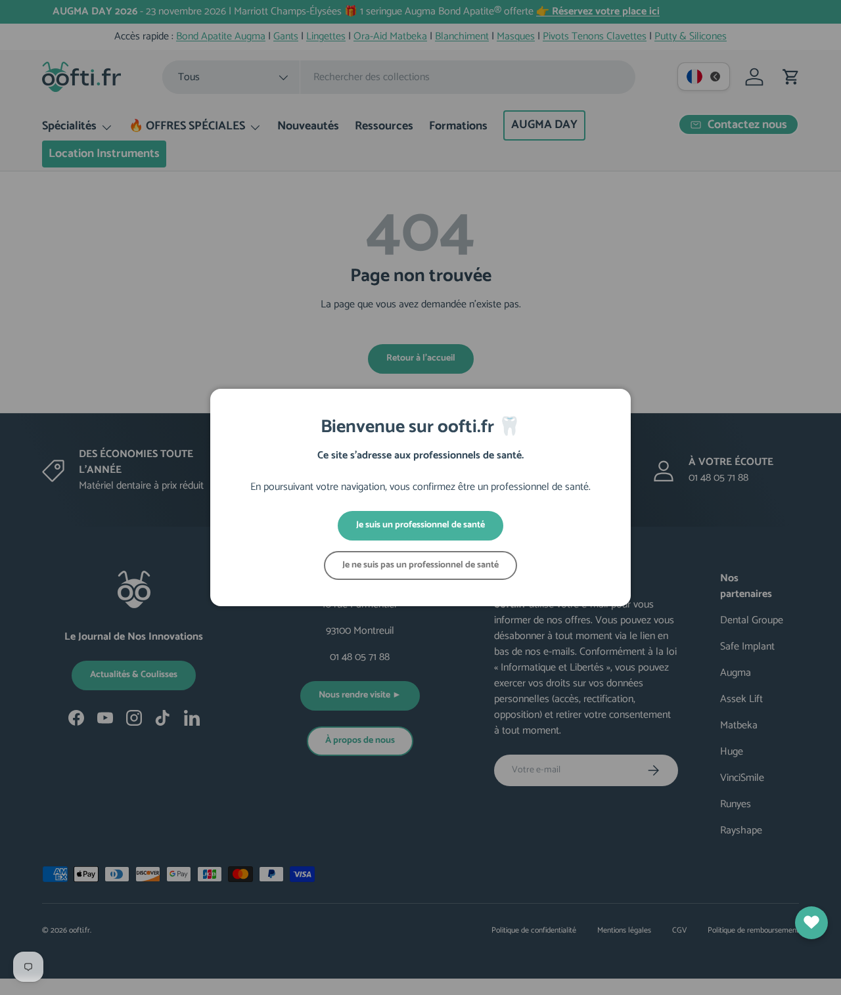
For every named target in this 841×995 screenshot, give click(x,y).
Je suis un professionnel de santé (420, 525)
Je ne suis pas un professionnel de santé (420, 565)
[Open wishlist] (811, 922)
